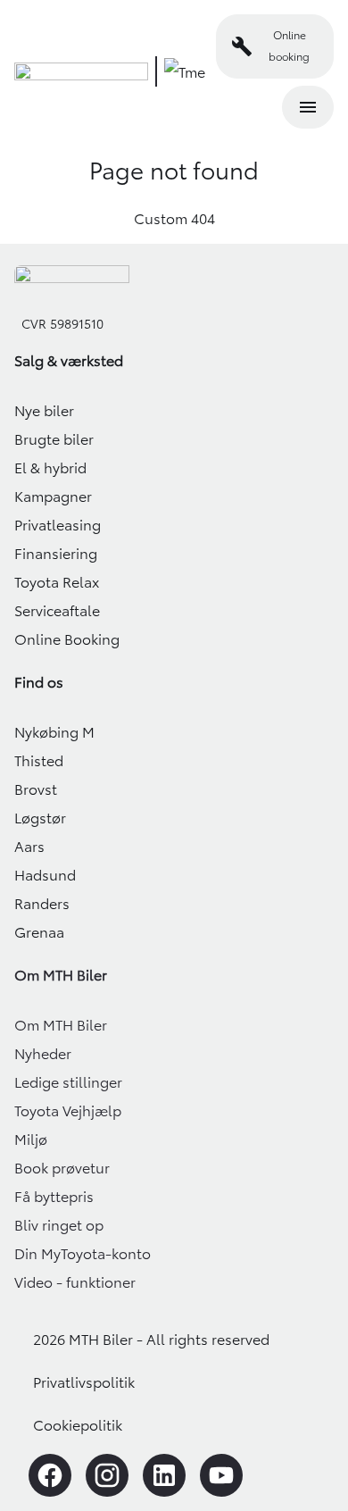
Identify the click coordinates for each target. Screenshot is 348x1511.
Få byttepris (54, 1197)
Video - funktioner (75, 1282)
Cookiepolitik (77, 1425)
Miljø (30, 1139)
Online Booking (67, 639)
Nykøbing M (54, 732)
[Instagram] (107, 1475)
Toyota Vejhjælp (67, 1111)
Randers (42, 904)
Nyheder (42, 1054)
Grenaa (39, 932)
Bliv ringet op (59, 1225)
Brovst (35, 789)
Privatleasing (57, 525)
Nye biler (44, 411)
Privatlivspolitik (84, 1382)
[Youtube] (221, 1475)
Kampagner (53, 496)
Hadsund (45, 875)
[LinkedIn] (164, 1475)
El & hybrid (50, 468)
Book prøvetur (62, 1168)
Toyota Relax (56, 582)
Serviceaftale (57, 611)
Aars (29, 847)
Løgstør (40, 818)
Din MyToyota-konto (82, 1254)
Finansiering (55, 554)
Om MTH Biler (60, 1025)
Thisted (38, 761)
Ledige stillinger (68, 1082)
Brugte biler (54, 439)
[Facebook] (50, 1475)
